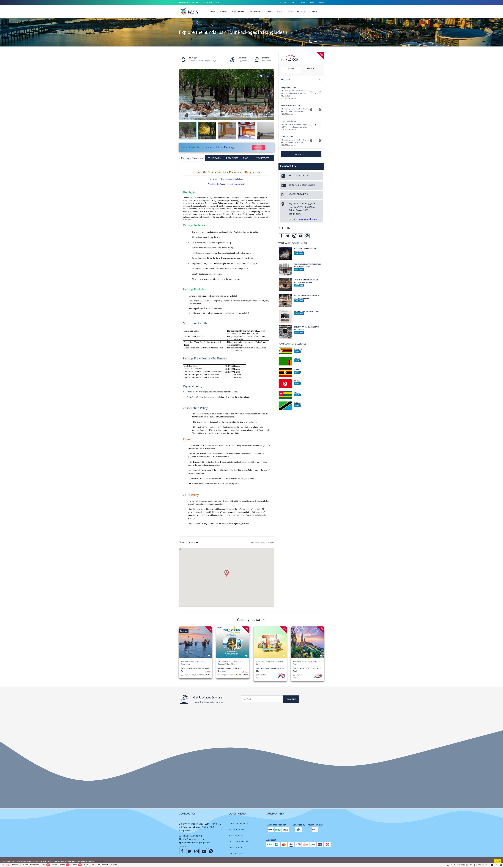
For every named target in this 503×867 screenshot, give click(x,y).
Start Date (285, 79)
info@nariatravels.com (189, 2)
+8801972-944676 (211, 2)
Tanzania (297, 403)
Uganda (297, 370)
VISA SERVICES (235, 847)
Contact (314, 11)
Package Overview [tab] (192, 158)
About (300, 11)
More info (99, 861)
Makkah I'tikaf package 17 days (306, 311)
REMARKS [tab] (232, 158)
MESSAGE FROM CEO (238, 829)
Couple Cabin (287, 136)
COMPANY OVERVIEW (238, 823)
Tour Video (317, 41)
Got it (497, 861)
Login (312, 3)
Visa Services (256, 11)
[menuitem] (213, 12)
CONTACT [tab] (262, 158)
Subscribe (291, 699)
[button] (267, 113)
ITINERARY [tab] (214, 158)
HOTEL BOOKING (236, 853)
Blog (290, 11)
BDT (302, 3)
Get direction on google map (303, 219)
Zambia (297, 358)
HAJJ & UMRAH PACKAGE (240, 841)
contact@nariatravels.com (302, 184)
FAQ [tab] (245, 158)
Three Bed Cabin (288, 121)
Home (212, 11)
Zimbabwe (298, 349)
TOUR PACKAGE (236, 835)
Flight (280, 11)
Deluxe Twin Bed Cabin (291, 105)
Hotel (270, 11)
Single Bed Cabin (288, 87)
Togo (296, 392)
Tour (222, 11)
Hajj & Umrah (237, 11)
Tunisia (297, 381)
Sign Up (321, 3)
